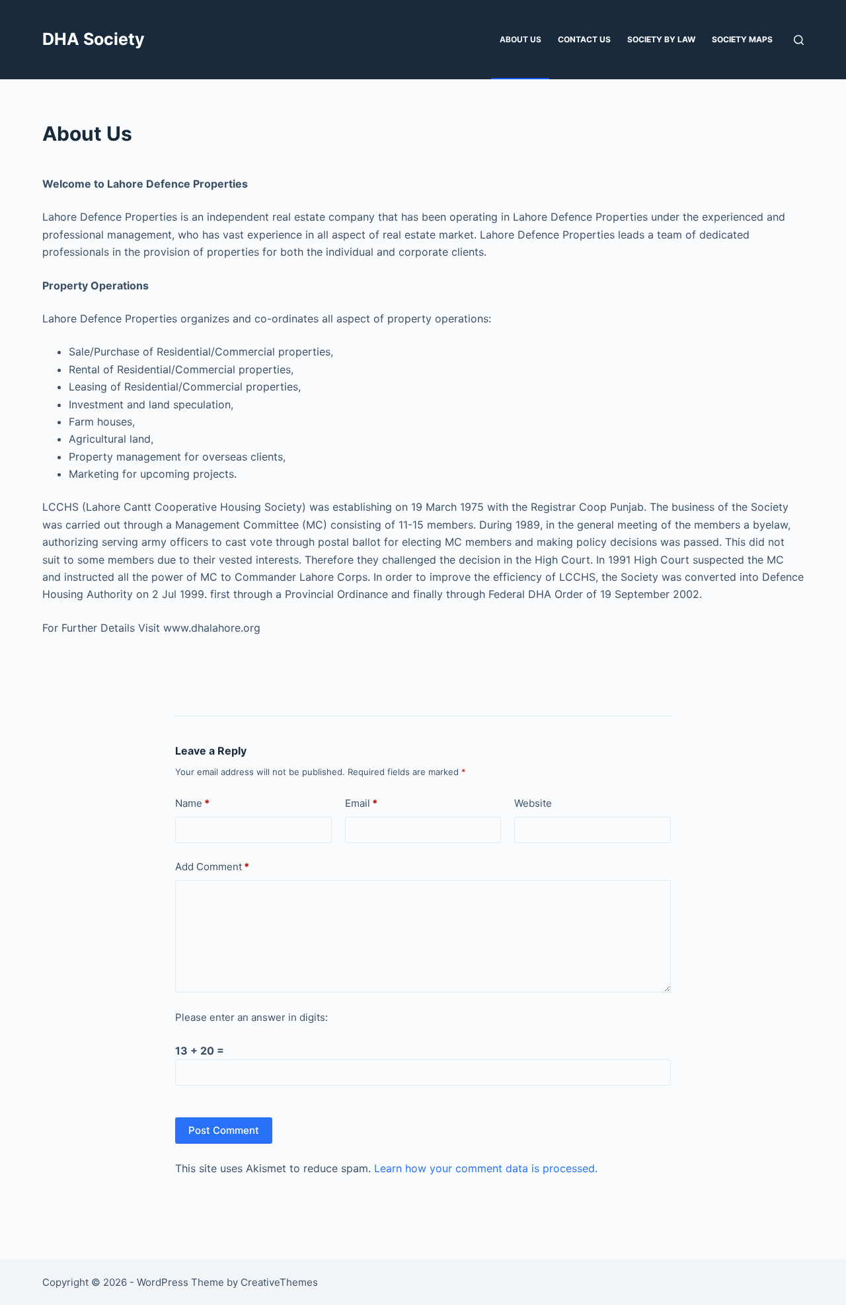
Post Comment (223, 1130)
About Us (520, 39)
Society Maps (742, 39)
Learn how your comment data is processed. (485, 1168)
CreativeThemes (279, 1282)
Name (192, 803)
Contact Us (584, 39)
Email (361, 803)
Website (533, 803)
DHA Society (93, 39)
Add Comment (212, 866)
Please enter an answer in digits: (251, 1017)
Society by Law (661, 39)
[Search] (799, 40)
